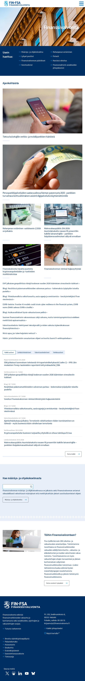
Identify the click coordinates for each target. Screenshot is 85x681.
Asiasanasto (10, 644)
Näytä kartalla (52, 633)
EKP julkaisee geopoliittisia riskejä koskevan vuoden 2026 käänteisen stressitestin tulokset (39, 376)
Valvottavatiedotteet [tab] (42, 352)
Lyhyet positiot (27, 56)
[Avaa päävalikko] (81, 3)
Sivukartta (9, 647)
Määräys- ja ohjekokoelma (32, 52)
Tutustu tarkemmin (13, 628)
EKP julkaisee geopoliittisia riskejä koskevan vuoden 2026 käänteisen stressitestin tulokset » (41, 283)
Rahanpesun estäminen (62, 52)
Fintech (56, 56)
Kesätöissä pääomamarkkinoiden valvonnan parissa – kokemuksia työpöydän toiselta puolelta (41, 388)
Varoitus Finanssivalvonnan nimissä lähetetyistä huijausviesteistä (32, 399)
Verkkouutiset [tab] (58, 352)
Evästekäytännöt (12, 650)
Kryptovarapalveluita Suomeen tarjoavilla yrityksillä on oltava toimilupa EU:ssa (38, 433)
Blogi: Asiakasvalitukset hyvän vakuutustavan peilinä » (25, 312)
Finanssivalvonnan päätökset (33, 60)
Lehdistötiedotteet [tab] (24, 352)
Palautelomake (11, 641)
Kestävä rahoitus (60, 60)
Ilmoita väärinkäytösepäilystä (17, 638)
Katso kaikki (71, 454)
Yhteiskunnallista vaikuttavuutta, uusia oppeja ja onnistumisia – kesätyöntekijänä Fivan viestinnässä (41, 410)
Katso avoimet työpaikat (54, 583)
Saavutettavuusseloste (14, 653)
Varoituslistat (27, 65)
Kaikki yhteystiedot (54, 628)
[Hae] (31, 486)
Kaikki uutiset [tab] (9, 352)
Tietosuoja (9, 656)
